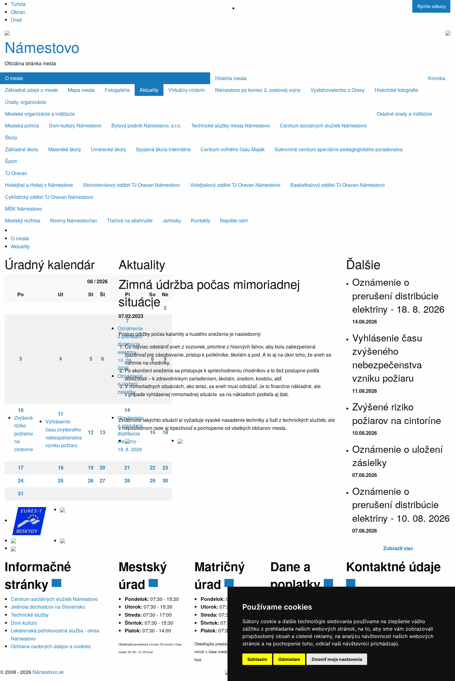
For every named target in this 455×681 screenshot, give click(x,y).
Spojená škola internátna (163, 149)
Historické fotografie (396, 89)
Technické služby (30, 614)
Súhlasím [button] (257, 659)
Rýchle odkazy (431, 6)
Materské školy (64, 149)
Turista (18, 3)
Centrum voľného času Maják (233, 149)
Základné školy (21, 149)
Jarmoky (171, 220)
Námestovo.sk (48, 671)
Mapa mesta (81, 89)
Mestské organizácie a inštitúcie (40, 113)
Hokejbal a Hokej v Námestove (39, 184)
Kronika (436, 78)
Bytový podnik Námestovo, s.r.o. (146, 125)
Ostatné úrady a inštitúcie (404, 113)
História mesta (231, 78)
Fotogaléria (117, 89)
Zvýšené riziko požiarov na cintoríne (23, 433)
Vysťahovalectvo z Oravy (337, 89)
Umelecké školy (108, 149)
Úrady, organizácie (25, 101)
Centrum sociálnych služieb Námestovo (323, 125)
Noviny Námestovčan (73, 220)
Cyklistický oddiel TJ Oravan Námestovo (49, 196)
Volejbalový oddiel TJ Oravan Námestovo (235, 184)
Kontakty (200, 220)
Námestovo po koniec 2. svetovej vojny (258, 89)
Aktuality (149, 89)
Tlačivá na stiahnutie (130, 220)
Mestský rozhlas (22, 220)
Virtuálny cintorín (186, 89)
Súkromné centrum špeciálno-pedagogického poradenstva (339, 149)
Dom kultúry (24, 622)
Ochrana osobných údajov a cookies (51, 646)
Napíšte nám (234, 220)
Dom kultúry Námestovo (75, 125)
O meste (14, 78)
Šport (11, 161)
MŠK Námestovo (23, 208)
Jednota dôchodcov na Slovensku (48, 606)
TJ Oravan (16, 173)
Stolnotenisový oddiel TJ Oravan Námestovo (131, 184)
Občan (18, 11)
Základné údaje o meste (31, 89)
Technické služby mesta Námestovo (230, 125)
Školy (11, 137)
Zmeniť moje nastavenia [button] (336, 659)
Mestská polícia (22, 125)
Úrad (16, 19)
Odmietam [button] (289, 659)
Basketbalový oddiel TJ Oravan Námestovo (337, 184)
